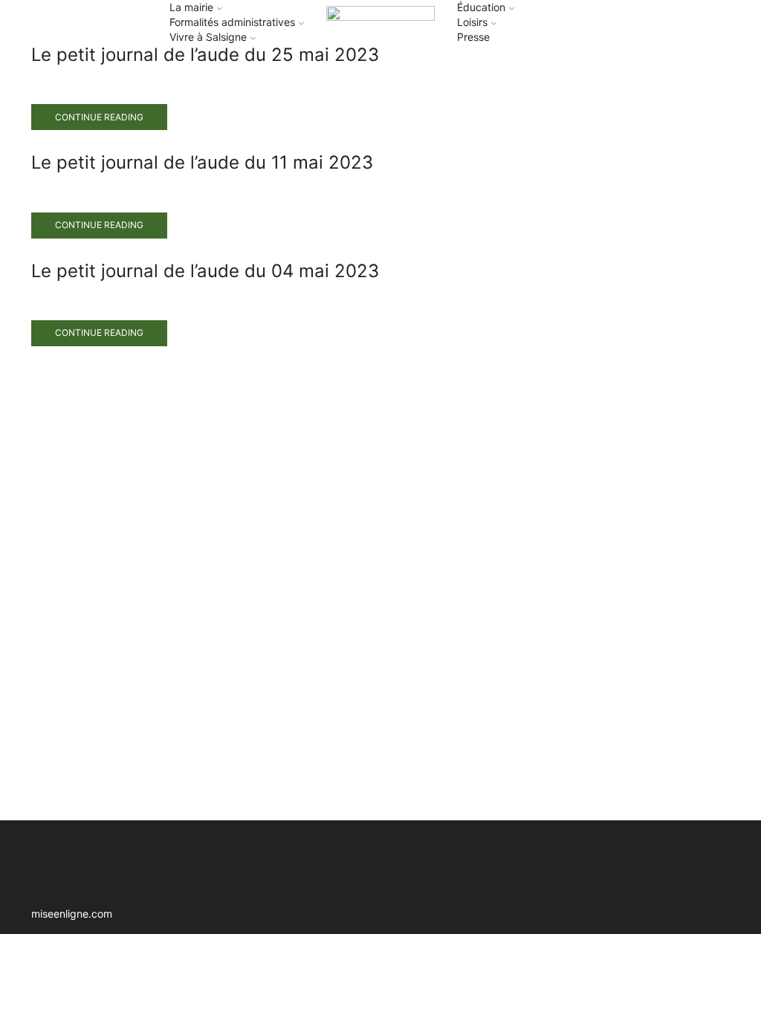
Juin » (620, 754)
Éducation (481, 7)
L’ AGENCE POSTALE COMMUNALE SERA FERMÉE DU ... (630, 421)
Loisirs (472, 22)
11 (661, 642)
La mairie (191, 7)
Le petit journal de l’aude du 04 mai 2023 (205, 271)
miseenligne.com (71, 913)
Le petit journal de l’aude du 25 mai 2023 (205, 54)
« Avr (584, 754)
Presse (473, 36)
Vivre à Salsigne (208, 36)
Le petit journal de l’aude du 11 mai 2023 (202, 162)
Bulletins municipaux (629, 195)
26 (688, 701)
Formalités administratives (232, 22)
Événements (606, 220)
